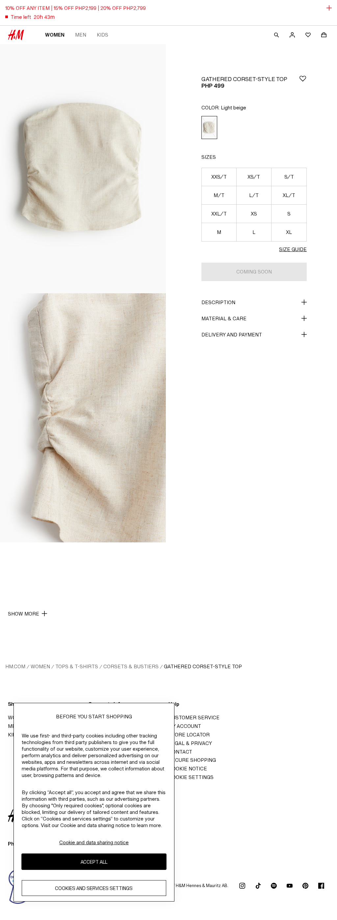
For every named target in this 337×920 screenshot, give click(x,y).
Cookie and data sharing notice (94, 842)
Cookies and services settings (94, 888)
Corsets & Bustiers (131, 666)
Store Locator (189, 734)
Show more (23, 614)
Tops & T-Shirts (76, 666)
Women (55, 35)
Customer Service (194, 717)
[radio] (209, 127)
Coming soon (254, 271)
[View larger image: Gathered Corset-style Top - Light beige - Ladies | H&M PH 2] (83, 417)
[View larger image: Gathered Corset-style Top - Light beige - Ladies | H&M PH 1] (83, 168)
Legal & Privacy (190, 743)
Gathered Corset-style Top (203, 666)
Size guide (293, 249)
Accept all (94, 862)
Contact (180, 752)
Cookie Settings (191, 777)
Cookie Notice (187, 768)
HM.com (15, 666)
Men (80, 35)
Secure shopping (192, 760)
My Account (184, 726)
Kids (102, 35)
